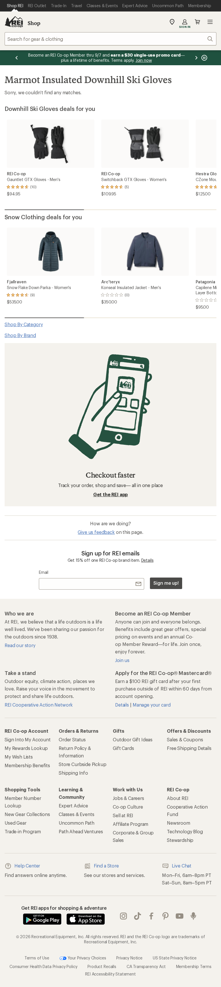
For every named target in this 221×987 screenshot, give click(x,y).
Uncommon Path (76, 823)
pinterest (165, 916)
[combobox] (110, 38)
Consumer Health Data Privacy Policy (43, 966)
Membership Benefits (27, 765)
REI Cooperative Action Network (39, 704)
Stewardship (180, 840)
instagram (123, 916)
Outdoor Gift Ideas (133, 739)
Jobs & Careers (128, 798)
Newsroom (178, 823)
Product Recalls (101, 966)
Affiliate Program (130, 824)
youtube (179, 916)
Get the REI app (110, 494)
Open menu (210, 22)
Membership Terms (194, 966)
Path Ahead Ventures (81, 831)
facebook (151, 916)
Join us (122, 660)
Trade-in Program (23, 831)
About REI (177, 798)
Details (147, 560)
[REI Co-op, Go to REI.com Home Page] (14, 22)
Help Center (27, 865)
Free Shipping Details (189, 748)
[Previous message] (16, 58)
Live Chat (181, 865)
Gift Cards (123, 748)
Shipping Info (73, 773)
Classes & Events (76, 814)
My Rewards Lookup (26, 748)
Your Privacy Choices (86, 957)
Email (43, 572)
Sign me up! (166, 583)
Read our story (20, 645)
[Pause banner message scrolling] (204, 58)
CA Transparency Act (146, 966)
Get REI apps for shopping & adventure (64, 908)
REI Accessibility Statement (110, 973)
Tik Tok (137, 916)
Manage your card (151, 704)
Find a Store (106, 865)
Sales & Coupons (185, 739)
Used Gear (15, 823)
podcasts (193, 916)
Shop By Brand (20, 335)
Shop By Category (24, 324)
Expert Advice (73, 805)
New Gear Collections (27, 814)
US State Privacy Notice (175, 957)
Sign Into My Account (28, 739)
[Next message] (196, 58)
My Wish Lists (19, 756)
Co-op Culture (128, 806)
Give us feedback (96, 532)
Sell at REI (123, 815)
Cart (197, 22)
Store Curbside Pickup (82, 764)
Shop (34, 23)
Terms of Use (36, 957)
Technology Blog (185, 831)
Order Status (72, 739)
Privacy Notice (129, 957)
